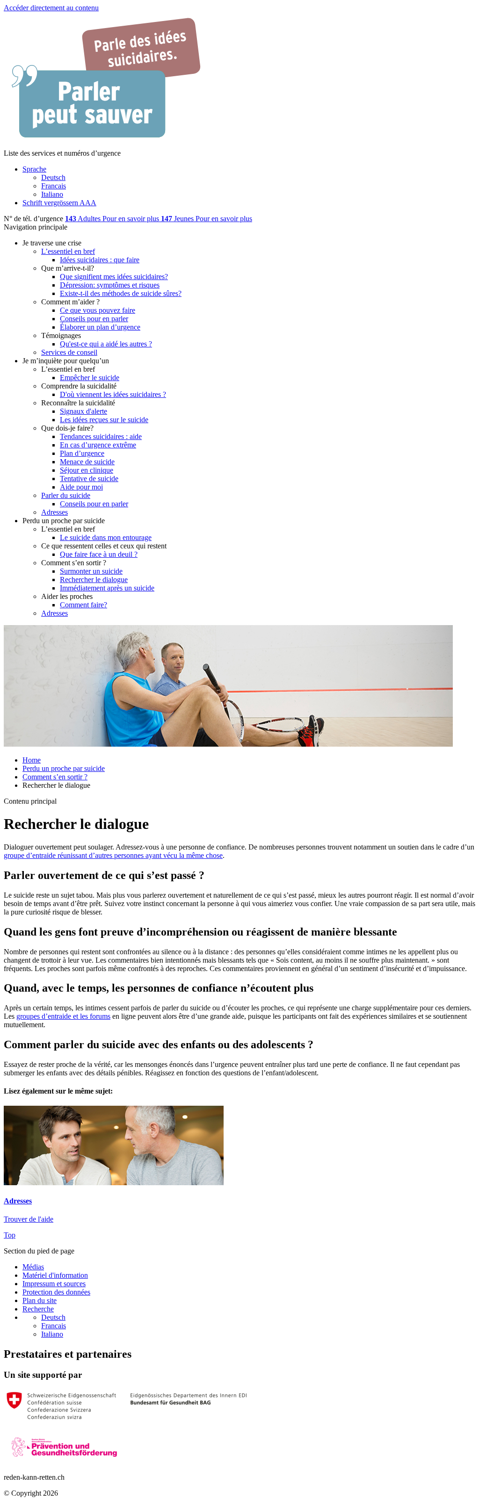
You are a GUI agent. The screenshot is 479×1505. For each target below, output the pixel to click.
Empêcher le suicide (89, 378)
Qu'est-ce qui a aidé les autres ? (106, 344)
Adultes (83, 219)
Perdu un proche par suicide (63, 768)
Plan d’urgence (82, 453)
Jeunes (178, 219)
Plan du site (39, 1300)
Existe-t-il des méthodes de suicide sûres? (120, 293)
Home (31, 760)
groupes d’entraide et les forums (63, 1016)
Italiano (52, 1334)
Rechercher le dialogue (94, 579)
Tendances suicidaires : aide (101, 436)
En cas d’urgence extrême (98, 445)
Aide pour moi (81, 487)
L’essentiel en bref (68, 251)
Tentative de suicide (89, 478)
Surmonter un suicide (91, 571)
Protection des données (56, 1292)
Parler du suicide (65, 495)
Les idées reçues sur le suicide (104, 420)
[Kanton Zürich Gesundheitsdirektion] (64, 1461)
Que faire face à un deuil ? (99, 554)
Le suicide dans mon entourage (106, 537)
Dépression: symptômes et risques (110, 285)
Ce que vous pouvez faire (97, 310)
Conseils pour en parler (94, 319)
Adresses (54, 512)
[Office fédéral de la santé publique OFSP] (126, 1419)
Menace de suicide (87, 462)
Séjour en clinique (86, 470)
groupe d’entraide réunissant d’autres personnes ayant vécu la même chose (113, 855)
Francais (53, 1326)
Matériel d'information (55, 1275)
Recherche (38, 1309)
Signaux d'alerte (83, 411)
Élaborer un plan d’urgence (100, 327)
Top (9, 1235)
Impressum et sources (54, 1284)
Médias (33, 1267)
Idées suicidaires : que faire (99, 260)
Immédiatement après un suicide (107, 588)
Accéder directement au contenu (51, 8)
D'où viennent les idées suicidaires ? (113, 394)
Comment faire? (83, 605)
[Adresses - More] (114, 1183)
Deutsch (53, 1317)
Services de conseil (69, 352)
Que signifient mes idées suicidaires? (114, 277)
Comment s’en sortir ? (54, 777)
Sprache (34, 169)
